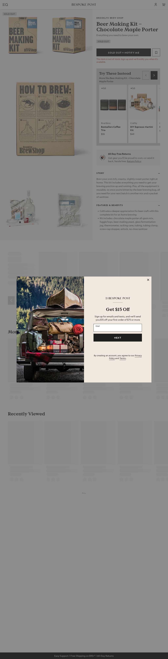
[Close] (148, 280)
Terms (123, 358)
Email (98, 326)
